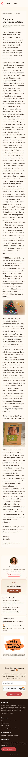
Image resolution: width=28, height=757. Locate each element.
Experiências (9, 13)
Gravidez (16, 543)
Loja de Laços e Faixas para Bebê (9, 720)
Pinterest (16, 735)
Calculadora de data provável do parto (12, 611)
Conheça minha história (14, 574)
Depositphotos (14, 728)
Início (4, 13)
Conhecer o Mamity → (14, 590)
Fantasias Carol (5, 723)
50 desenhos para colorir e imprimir (11, 600)
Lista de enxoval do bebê (9, 605)
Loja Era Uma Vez (5, 725)
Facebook (10, 735)
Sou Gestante (9, 544)
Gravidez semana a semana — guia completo (13, 602)
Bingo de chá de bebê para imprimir (11, 607)
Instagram (3, 735)
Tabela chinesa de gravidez (9, 609)
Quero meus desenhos (14, 694)
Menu (15, 3)
